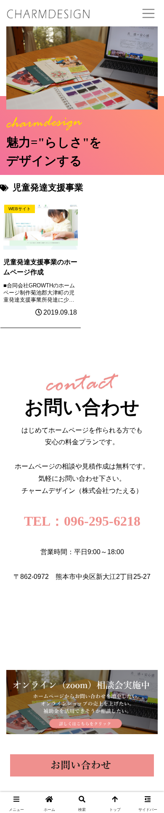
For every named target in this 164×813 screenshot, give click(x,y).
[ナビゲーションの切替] (148, 13)
